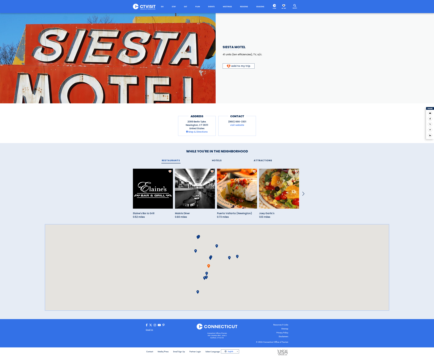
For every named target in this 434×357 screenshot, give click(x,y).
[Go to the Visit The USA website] (282, 352)
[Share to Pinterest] (430, 130)
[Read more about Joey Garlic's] (279, 190)
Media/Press (163, 351)
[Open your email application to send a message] (430, 113)
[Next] (303, 193)
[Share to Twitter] (430, 124)
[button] (210, 258)
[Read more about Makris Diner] (195, 190)
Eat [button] (185, 6)
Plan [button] (197, 6)
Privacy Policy (282, 332)
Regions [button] (244, 6)
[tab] (170, 160)
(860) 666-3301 (237, 121)
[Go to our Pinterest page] (163, 325)
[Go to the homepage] (144, 6)
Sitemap (284, 328)
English (230, 351)
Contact (149, 351)
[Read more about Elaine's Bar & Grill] (153, 190)
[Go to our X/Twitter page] (150, 325)
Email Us (149, 329)
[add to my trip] (170, 171)
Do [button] (162, 6)
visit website (237, 125)
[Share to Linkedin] (430, 135)
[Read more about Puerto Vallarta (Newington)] (237, 190)
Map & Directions (198, 131)
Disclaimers (283, 336)
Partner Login (195, 351)
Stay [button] (174, 6)
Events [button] (211, 6)
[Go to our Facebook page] (147, 325)
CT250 (274, 8)
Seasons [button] (260, 6)
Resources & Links (280, 324)
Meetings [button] (227, 6)
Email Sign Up (179, 351)
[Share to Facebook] (430, 119)
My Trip (284, 8)
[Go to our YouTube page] (159, 325)
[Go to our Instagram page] (155, 325)
